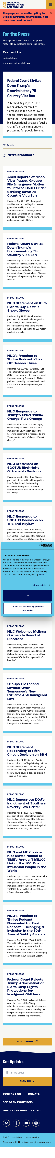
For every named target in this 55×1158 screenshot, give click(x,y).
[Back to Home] (13, 5)
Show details (39, 585)
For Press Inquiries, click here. (17, 63)
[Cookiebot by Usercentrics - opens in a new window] (39, 545)
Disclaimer (17, 1137)
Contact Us (12, 1094)
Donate (34, 1094)
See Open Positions (18, 1102)
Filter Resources (21, 155)
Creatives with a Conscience (37, 1142)
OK (27, 595)
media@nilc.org (10, 58)
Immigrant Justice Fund (22, 1110)
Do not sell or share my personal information (28, 608)
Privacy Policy (32, 1137)
